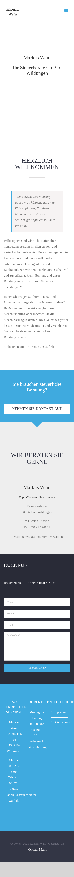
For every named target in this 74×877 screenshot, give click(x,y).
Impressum (60, 712)
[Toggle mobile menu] (66, 10)
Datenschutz (60, 722)
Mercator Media (37, 849)
